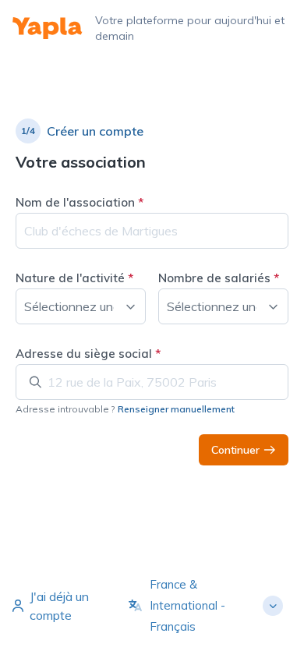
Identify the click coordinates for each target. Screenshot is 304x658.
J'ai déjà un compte (59, 606)
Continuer (235, 450)
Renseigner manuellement (176, 409)
